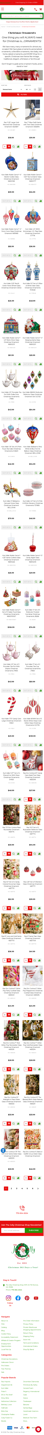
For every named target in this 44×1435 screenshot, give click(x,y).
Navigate (5, 1317)
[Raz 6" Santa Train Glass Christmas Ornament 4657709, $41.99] (33, 923)
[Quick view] (13, 147)
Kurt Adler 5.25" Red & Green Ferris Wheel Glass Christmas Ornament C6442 (11, 286)
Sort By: (4, 85)
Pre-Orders (5, 1366)
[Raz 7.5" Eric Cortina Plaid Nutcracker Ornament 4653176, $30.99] (11, 815)
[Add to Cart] (9, 147)
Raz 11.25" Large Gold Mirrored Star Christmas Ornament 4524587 (11, 125)
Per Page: (27, 85)
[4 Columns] (40, 89)
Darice (25, 1398)
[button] (22, 1260)
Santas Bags (27, 1408)
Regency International (31, 1391)
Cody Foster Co (6, 1418)
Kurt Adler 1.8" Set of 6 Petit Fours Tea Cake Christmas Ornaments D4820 (11, 449)
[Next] (38, 1189)
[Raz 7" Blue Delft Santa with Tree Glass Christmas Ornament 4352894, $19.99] (33, 110)
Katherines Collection (8, 1401)
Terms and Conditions (31, 1343)
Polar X (3, 1391)
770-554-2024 (16, 1290)
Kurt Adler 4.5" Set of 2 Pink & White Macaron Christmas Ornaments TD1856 (33, 503)
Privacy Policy (28, 1324)
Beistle (3, 1421)
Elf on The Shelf (6, 1395)
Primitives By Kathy (30, 1385)
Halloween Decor (7, 1362)
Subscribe (34, 1230)
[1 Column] (35, 89)
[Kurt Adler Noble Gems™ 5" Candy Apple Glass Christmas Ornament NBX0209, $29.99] (33, 543)
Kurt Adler (4, 1388)
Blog (3, 1331)
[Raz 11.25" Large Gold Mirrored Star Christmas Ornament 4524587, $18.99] (11, 110)
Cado (25, 1395)
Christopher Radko (8, 1414)
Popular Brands (8, 1377)
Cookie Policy (6, 1334)
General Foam (28, 1388)
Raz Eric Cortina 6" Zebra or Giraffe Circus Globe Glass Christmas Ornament (32, 1154)
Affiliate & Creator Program (11, 1340)
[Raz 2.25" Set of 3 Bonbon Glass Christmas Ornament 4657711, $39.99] (33, 869)
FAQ (2, 1324)
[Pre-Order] (9, 854)
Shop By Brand (28, 1349)
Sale (2, 1372)
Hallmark (4, 1408)
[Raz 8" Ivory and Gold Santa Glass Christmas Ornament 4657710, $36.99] (11, 923)
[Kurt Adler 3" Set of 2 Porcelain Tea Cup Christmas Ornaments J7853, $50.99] (33, 651)
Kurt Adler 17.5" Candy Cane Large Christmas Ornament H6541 (11, 721)
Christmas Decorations (9, 1359)
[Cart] (40, 9)
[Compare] (18, 147)
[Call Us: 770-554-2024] (36, 9)
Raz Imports (5, 1382)
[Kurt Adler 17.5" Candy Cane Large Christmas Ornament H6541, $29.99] (11, 706)
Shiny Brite (5, 1398)
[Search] (41, 16)
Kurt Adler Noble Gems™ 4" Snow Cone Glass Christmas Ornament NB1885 (11, 231)
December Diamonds (31, 1382)
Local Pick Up (6, 1349)
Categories (6, 1355)
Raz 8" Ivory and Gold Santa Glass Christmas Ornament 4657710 (11, 938)
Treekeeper (27, 1401)
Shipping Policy (28, 1336)
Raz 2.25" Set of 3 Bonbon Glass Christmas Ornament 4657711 (32, 884)
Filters (24, 94)
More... (25, 1421)
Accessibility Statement (9, 1337)
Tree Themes (6, 1369)
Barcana (26, 1405)
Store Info (26, 1340)
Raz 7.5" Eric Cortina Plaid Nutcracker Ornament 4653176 (11, 830)
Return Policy (28, 1333)
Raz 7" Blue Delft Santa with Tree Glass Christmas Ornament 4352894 (32, 125)
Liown (25, 1414)
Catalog (4, 1327)
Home (3, 26)
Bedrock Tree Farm (30, 1418)
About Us (4, 1321)
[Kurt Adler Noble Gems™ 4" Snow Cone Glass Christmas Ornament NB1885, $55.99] (11, 216)
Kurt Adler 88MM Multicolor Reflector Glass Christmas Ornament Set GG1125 (33, 394)
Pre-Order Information (31, 1321)
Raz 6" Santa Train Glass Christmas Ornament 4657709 (32, 938)
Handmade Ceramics (30, 1411)
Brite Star (4, 1411)
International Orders (30, 1346)
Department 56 (6, 1385)
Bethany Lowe (6, 1405)
